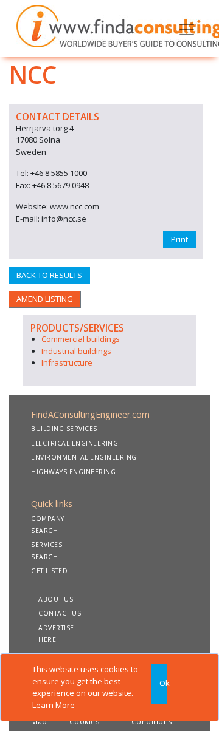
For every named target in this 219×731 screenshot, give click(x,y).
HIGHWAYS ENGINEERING (73, 471)
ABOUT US (55, 599)
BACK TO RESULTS (49, 275)
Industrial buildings (76, 350)
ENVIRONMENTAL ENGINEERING (84, 457)
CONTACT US (59, 613)
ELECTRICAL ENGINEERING (74, 443)
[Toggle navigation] (186, 28)
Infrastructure (66, 362)
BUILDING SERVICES (64, 428)
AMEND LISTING (44, 298)
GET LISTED (49, 570)
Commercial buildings (80, 338)
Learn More (53, 704)
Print (179, 239)
